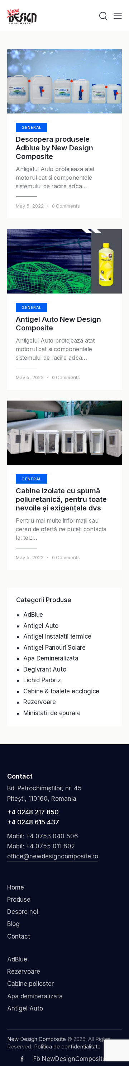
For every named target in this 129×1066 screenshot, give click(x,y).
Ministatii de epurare (52, 713)
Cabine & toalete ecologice (61, 691)
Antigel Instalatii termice (57, 636)
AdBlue (33, 614)
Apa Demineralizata (50, 658)
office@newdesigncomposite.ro (52, 856)
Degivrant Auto (44, 669)
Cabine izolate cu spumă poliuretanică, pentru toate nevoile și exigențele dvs (61, 499)
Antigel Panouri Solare (54, 647)
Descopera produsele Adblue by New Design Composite (54, 148)
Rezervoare (39, 702)
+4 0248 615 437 (33, 822)
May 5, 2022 (30, 206)
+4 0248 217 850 (33, 812)
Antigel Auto (40, 625)
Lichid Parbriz (42, 680)
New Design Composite (36, 1039)
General (32, 127)
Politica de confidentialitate (67, 1046)
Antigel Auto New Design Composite (58, 323)
